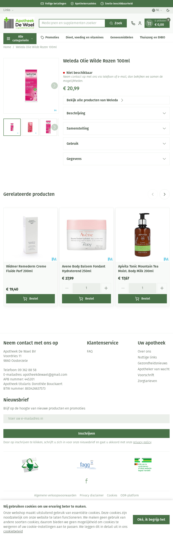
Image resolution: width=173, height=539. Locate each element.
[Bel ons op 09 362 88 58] (133, 23)
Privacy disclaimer (92, 495)
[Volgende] (54, 85)
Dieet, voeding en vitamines (85, 37)
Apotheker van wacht (154, 369)
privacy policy (142, 442)
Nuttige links (147, 357)
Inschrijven (86, 433)
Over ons (144, 351)
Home (7, 47)
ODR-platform (129, 495)
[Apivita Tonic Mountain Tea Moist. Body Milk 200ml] (142, 235)
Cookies (112, 495)
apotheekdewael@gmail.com (45, 375)
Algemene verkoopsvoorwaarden (55, 495)
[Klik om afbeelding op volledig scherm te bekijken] (31, 85)
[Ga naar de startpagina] (19, 23)
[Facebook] (86, 481)
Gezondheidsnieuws (152, 363)
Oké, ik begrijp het (151, 519)
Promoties (52, 37)
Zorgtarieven (147, 381)
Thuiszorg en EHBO (152, 37)
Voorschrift (146, 375)
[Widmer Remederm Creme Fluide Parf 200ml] (30, 235)
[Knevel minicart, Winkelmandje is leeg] (149, 23)
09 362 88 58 (27, 370)
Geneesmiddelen (121, 37)
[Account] (140, 23)
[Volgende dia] (164, 194)
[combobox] (72, 23)
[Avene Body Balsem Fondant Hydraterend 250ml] (86, 235)
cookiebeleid (13, 531)
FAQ (90, 351)
